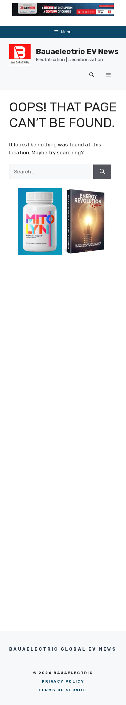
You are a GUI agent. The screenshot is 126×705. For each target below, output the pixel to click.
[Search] (102, 172)
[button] (91, 75)
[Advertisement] (63, 343)
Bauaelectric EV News (77, 51)
